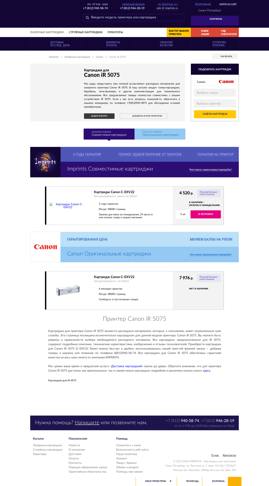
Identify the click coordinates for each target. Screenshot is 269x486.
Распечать (226, 56)
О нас (215, 455)
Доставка (75, 454)
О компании (77, 449)
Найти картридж (215, 114)
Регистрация (203, 4)
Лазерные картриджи (47, 32)
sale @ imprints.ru (167, 8)
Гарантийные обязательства (87, 471)
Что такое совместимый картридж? (210, 170)
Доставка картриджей (126, 366)
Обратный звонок (133, 4)
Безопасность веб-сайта (132, 449)
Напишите (87, 422)
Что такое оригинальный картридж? (211, 254)
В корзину (205, 214)
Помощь (192, 481)
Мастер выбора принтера (179, 32)
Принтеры (115, 32)
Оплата (74, 458)
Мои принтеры (155, 481)
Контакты (75, 462)
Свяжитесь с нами (128, 445)
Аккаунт (121, 458)
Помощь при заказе (129, 471)
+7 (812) (182, 421)
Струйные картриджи (85, 32)
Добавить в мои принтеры (147, 116)
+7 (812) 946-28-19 (132, 8)
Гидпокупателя (229, 32)
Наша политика (126, 454)
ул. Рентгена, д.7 (168, 4)
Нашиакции (205, 32)
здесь (206, 370)
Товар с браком (126, 462)
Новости (74, 445)
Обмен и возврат (127, 467)
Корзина (216, 19)
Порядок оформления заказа (88, 467)
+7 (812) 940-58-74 (95, 8)
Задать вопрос (99, 116)
